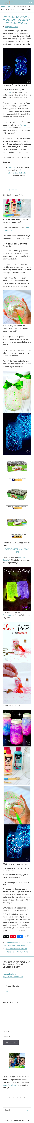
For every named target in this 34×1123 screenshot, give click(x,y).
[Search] (28, 1110)
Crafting (10, 7)
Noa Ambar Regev (10, 974)
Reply (7, 991)
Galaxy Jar (7, 92)
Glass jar (11, 167)
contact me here (9, 1085)
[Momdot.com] (7, 2)
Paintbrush (12, 190)
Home (2, 7)
